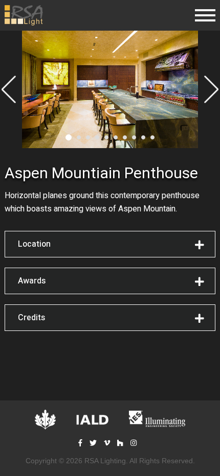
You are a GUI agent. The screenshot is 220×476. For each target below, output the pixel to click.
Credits (31, 318)
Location (34, 244)
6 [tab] (116, 137)
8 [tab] (134, 137)
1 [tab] (68, 137)
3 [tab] (88, 137)
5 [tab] (106, 137)
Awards (32, 281)
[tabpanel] (110, 89)
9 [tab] (143, 137)
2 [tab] (79, 137)
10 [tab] (152, 137)
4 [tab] (97, 137)
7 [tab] (125, 137)
